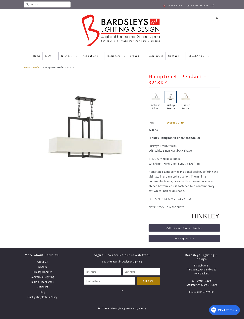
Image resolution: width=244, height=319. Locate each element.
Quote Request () (202, 5)
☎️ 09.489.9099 (172, 5)
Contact (174, 56)
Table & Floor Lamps (42, 282)
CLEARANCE (197, 56)
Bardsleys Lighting (115, 308)
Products (37, 67)
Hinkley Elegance (42, 272)
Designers (114, 56)
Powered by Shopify (136, 308)
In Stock (67, 56)
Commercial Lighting (42, 277)
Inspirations (91, 56)
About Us (42, 261)
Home (37, 56)
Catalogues (156, 56)
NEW (49, 56)
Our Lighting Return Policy (42, 297)
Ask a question (184, 238)
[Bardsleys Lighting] (122, 31)
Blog (42, 292)
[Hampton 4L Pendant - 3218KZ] (84, 129)
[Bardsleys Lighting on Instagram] (217, 17)
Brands (135, 56)
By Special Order (175, 122)
